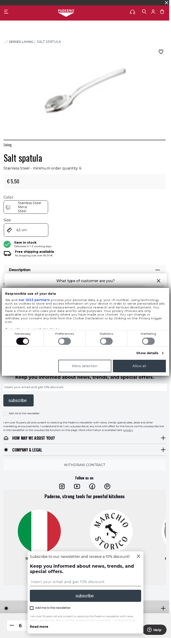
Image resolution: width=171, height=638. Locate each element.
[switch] (64, 341)
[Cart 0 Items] (162, 12)
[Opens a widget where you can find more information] (154, 630)
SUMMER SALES (59, 2)
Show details (147, 353)
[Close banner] (166, 2)
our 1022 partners (34, 300)
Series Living (21, 42)
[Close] (138, 557)
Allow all (139, 366)
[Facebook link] (92, 486)
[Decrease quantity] (11, 625)
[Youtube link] (77, 486)
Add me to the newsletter (24, 413)
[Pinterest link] (107, 486)
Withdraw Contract (84, 464)
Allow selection (85, 366)
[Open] (144, 11)
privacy (128, 429)
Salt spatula (49, 42)
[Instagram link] (61, 486)
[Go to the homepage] (66, 13)
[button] (159, 281)
